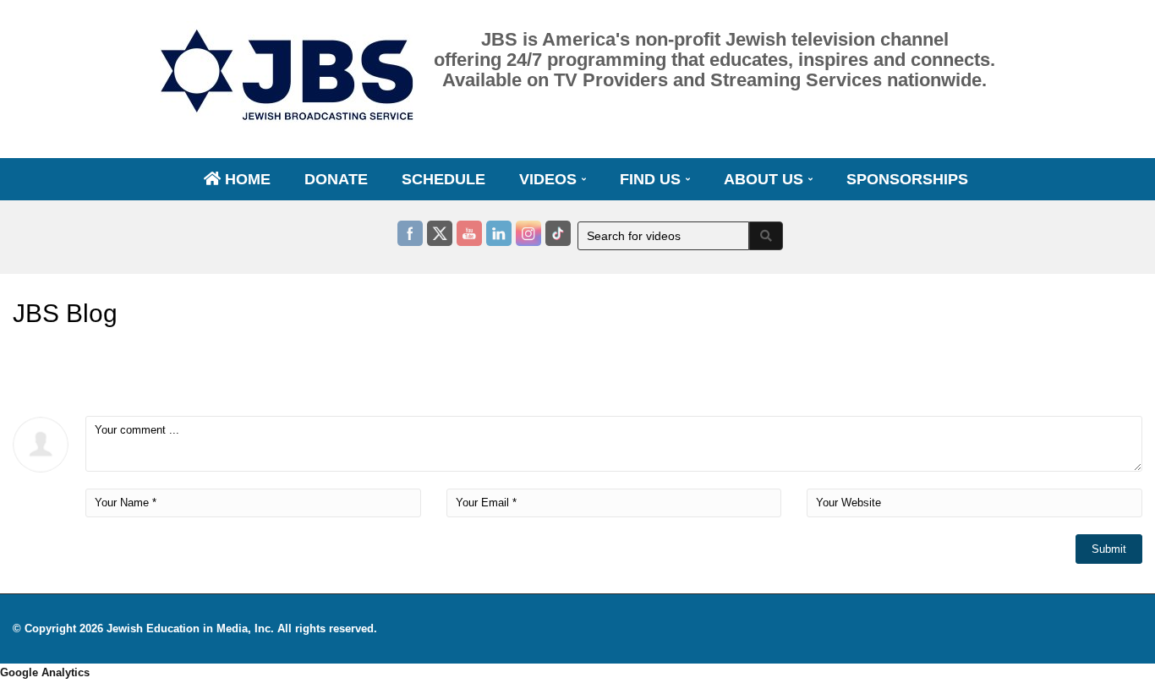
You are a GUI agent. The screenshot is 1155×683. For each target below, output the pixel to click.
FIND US (652, 179)
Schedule (443, 179)
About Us (765, 179)
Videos (550, 179)
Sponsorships (907, 179)
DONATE (336, 179)
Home (246, 179)
